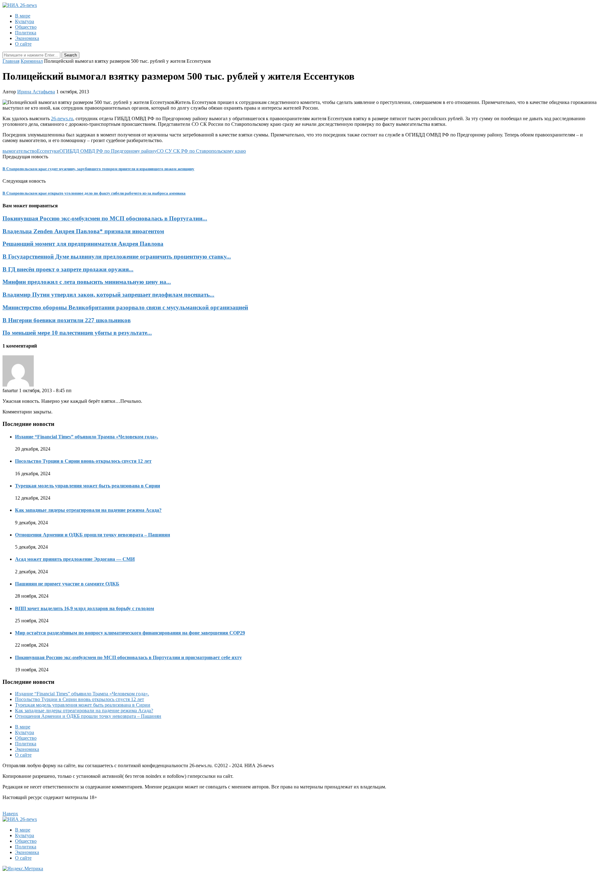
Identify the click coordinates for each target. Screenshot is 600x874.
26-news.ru (62, 118)
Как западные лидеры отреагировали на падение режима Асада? (88, 510)
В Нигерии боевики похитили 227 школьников (66, 320)
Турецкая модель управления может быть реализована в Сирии (87, 485)
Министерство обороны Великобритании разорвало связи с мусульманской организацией (125, 307)
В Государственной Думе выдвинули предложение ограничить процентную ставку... (116, 256)
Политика (25, 32)
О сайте (23, 44)
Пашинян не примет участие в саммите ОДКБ (67, 583)
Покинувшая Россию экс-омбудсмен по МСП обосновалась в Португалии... (104, 218)
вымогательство (19, 151)
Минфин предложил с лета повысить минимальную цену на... (86, 282)
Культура (24, 21)
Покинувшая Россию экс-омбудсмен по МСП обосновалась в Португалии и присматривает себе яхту (128, 657)
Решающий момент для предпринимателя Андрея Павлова (82, 243)
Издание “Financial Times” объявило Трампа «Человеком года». (86, 436)
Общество (26, 27)
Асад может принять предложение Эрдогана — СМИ (75, 559)
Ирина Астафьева (36, 91)
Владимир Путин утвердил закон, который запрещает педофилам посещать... (108, 294)
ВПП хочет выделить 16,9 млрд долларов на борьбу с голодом (84, 608)
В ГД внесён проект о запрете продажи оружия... (67, 269)
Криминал (32, 61)
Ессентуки (48, 151)
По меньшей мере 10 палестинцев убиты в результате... (77, 332)
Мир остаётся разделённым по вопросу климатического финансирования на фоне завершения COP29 (130, 632)
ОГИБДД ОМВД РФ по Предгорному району (108, 151)
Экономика (27, 38)
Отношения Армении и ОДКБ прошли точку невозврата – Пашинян (92, 534)
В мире (22, 15)
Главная (10, 61)
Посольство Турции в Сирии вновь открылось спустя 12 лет (83, 461)
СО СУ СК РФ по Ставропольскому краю (201, 151)
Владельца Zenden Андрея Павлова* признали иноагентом (83, 231)
